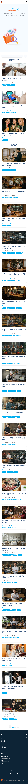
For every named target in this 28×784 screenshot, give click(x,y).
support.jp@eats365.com (5, 764)
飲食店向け (4, 741)
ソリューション (5, 738)
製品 (2, 735)
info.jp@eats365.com (5, 761)
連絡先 (3, 753)
